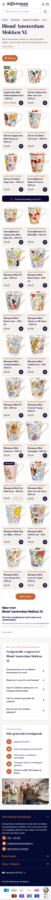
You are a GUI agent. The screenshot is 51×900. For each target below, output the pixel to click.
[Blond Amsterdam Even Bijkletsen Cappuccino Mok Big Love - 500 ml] (13, 215)
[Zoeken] (45, 11)
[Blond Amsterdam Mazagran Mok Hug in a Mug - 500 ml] (13, 515)
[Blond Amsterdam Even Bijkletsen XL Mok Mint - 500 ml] (37, 215)
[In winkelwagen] (21, 103)
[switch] (46, 896)
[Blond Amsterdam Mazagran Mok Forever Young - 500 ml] (37, 388)
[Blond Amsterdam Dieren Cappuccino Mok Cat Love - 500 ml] (37, 76)
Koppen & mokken (31, 20)
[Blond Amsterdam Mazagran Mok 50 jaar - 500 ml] (13, 258)
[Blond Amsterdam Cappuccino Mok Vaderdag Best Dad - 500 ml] (13, 76)
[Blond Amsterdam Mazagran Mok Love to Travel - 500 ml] (37, 558)
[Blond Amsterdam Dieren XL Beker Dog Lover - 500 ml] (13, 162)
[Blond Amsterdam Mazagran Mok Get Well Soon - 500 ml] (13, 472)
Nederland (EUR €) (14, 872)
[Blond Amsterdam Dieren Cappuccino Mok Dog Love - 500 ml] (13, 119)
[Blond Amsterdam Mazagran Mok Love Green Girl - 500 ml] (13, 558)
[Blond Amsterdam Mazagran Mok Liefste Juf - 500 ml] (37, 515)
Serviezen (15, 20)
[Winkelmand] (47, 4)
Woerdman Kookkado (19, 881)
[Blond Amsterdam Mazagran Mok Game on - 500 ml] (13, 431)
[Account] (43, 4)
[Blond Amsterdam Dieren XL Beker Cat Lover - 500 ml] (37, 119)
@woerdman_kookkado (18, 849)
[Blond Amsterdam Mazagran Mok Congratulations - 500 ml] (13, 345)
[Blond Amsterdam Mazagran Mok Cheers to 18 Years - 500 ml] (37, 301)
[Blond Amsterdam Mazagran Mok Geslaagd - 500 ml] (37, 431)
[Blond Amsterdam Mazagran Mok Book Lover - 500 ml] (13, 301)
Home (5, 20)
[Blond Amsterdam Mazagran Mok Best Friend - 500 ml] (37, 258)
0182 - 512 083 (13, 838)
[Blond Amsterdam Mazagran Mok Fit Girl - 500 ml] (13, 388)
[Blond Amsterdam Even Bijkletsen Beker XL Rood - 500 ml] (37, 162)
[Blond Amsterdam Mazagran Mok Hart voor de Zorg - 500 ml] (37, 472)
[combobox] (25, 11)
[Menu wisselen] (3, 4)
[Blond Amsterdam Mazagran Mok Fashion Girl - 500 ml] (37, 345)
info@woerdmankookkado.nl (20, 843)
